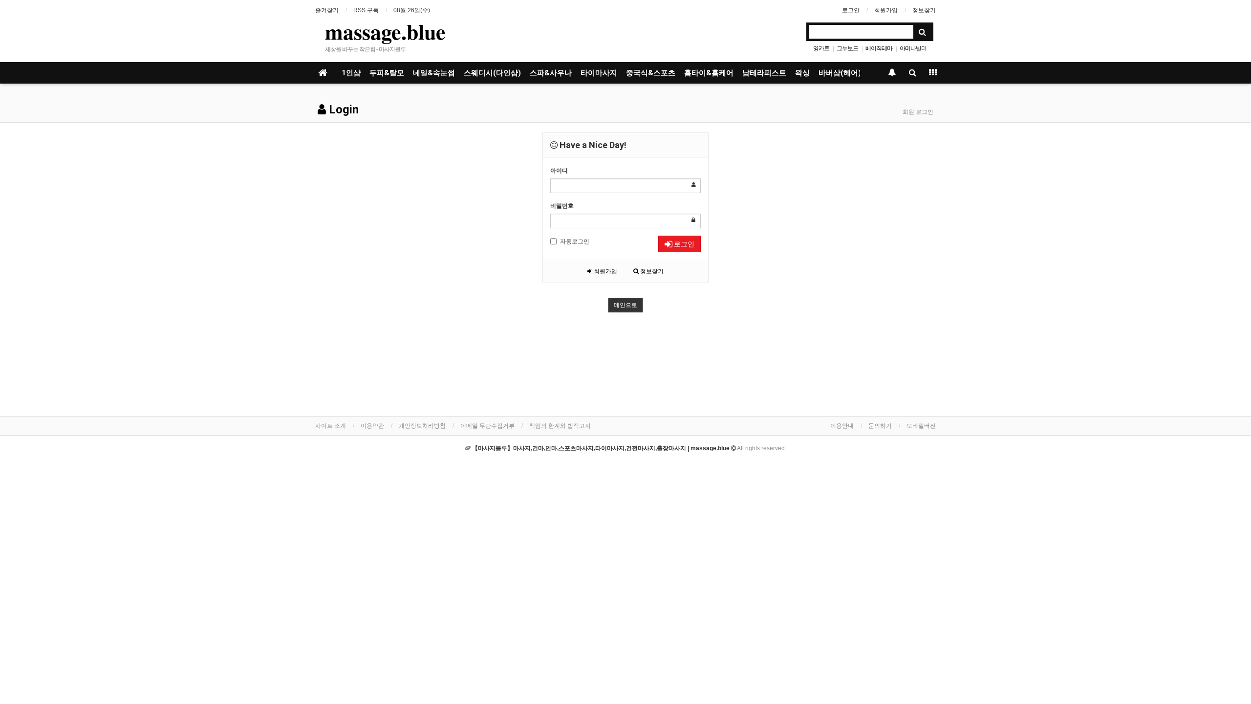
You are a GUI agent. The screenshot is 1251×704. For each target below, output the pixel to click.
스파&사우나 (551, 72)
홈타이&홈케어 (708, 72)
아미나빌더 (913, 48)
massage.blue (385, 31)
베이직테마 (878, 48)
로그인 (851, 10)
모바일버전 (921, 425)
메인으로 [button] (625, 305)
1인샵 (351, 72)
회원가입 (886, 10)
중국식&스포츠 (650, 72)
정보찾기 (924, 10)
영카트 (821, 48)
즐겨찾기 (327, 10)
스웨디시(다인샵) (492, 72)
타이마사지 (599, 72)
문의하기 (880, 425)
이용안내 (842, 425)
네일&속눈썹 (434, 72)
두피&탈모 (386, 72)
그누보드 (847, 48)
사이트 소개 (330, 425)
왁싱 (802, 72)
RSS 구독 (366, 10)
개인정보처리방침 (422, 425)
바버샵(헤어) (840, 72)
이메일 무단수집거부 (487, 425)
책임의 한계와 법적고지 (560, 425)
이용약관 (372, 425)
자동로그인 (574, 241)
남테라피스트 (764, 72)
